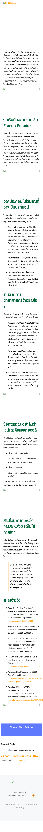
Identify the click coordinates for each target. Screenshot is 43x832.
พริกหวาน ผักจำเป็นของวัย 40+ (21, 750)
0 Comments (20, 760)
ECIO (26, 808)
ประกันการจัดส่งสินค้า (19, 792)
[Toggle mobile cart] (34, 3)
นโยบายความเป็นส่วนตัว (16, 795)
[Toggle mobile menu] (39, 3)
